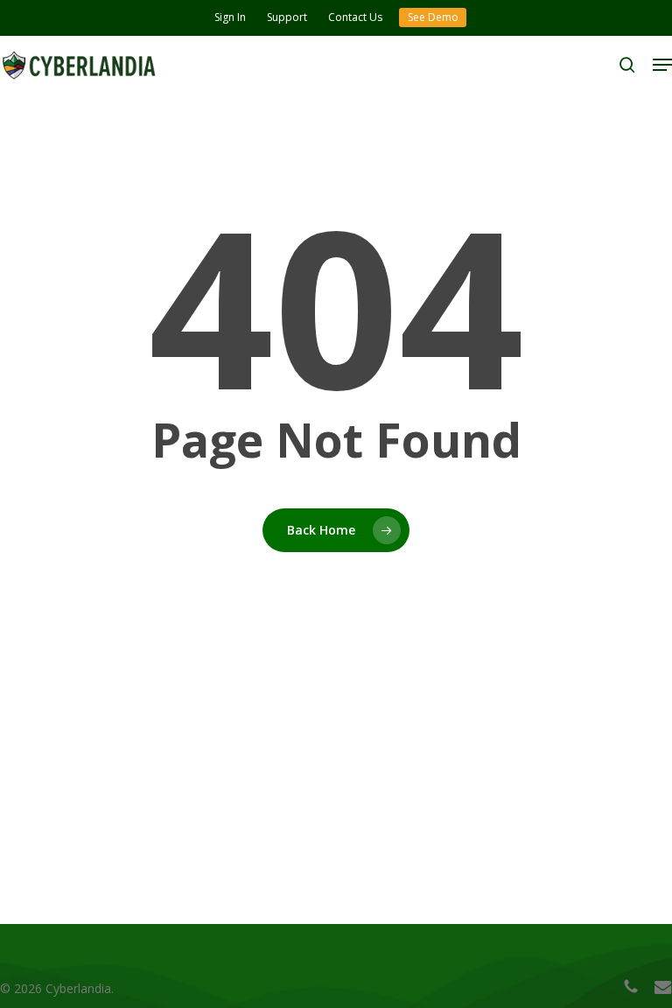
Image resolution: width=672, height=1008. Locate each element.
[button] (662, 65)
